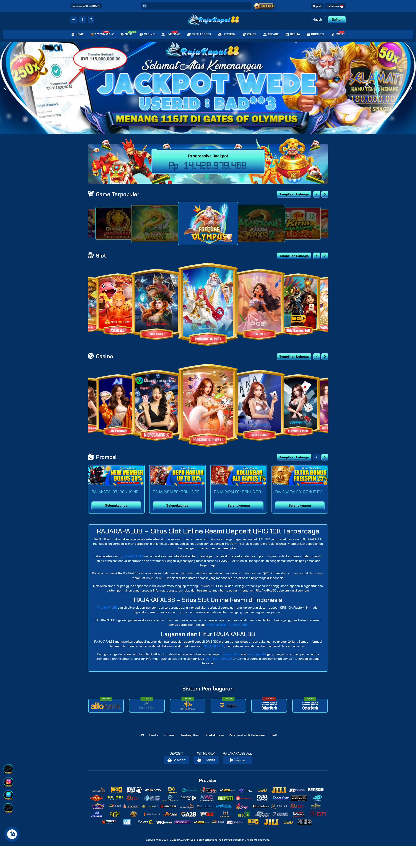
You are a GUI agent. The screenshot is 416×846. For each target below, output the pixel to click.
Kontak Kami (214, 735)
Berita (153, 735)
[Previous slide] (316, 194)
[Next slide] (324, 194)
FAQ (274, 735)
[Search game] (91, 19)
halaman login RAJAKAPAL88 (227, 625)
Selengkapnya (116, 505)
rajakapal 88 (231, 654)
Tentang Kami (190, 735)
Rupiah (317, 6)
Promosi (169, 735)
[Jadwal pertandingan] (264, 6)
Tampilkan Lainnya (294, 194)
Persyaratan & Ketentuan (247, 735)
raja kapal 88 (257, 654)
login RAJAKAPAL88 (218, 659)
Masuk (317, 19)
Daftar (337, 19)
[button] (411, 88)
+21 (141, 735)
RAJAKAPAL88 (132, 556)
